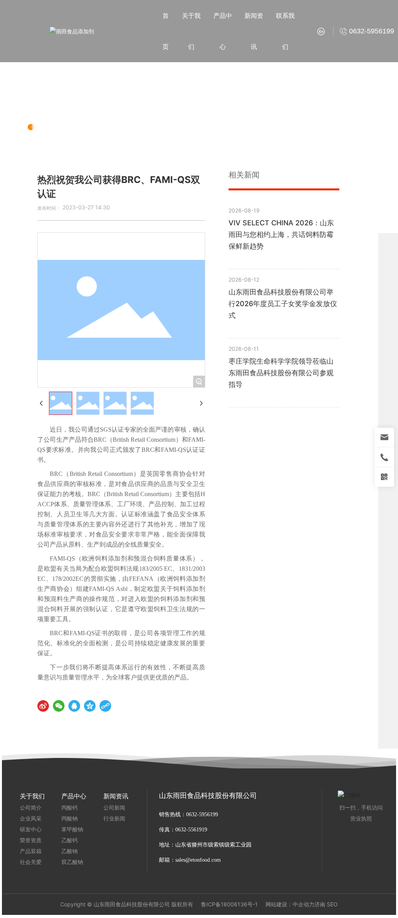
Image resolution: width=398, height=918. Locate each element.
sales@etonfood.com (198, 860)
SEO (332, 904)
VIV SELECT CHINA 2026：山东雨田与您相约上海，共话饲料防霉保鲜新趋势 (281, 234)
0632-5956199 (202, 814)
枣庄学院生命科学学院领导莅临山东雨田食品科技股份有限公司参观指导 (281, 372)
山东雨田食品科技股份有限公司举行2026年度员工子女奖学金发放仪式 (283, 303)
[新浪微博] (43, 706)
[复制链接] (105, 706)
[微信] (59, 706)
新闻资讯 (59, 101)
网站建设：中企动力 (289, 904)
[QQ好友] (74, 706)
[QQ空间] (90, 706)
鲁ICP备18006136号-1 (229, 904)
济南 (319, 904)
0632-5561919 (192, 830)
